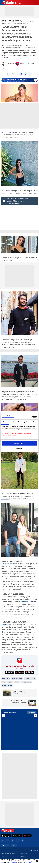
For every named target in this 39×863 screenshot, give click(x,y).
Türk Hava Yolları (7, 564)
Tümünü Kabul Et (19, 443)
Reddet (8, 415)
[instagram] (17, 840)
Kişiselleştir (18, 448)
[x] (7, 840)
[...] (30, 74)
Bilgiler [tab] (13, 422)
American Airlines (27, 602)
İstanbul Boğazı (7, 685)
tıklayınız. (30, 862)
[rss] (22, 840)
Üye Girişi (4, 845)
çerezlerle (12, 862)
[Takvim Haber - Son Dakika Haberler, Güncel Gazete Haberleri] (10, 2)
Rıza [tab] (4, 422)
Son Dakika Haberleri (8, 853)
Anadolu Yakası (26, 682)
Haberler (3, 20)
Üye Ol (14, 845)
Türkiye (4, 624)
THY (34, 609)
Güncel (3, 857)
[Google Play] (17, 835)
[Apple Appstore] (6, 835)
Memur (23, 857)
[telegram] (21, 74)
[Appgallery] (27, 835)
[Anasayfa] (36, 2)
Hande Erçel (6, 132)
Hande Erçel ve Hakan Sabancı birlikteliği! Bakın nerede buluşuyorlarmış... (18, 200)
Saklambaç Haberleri (13, 20)
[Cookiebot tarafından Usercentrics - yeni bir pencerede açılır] (29, 417)
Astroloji (24, 853)
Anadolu (4, 499)
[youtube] (12, 840)
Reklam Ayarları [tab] (23, 422)
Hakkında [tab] (34, 422)
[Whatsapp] (25, 74)
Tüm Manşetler (31, 712)
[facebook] (2, 840)
